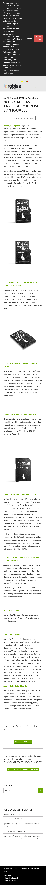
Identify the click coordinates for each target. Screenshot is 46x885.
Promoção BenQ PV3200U (12, 819)
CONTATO (26, 78)
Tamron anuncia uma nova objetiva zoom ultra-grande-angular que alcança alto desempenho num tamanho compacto (22, 839)
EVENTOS (9, 78)
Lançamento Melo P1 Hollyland (14, 831)
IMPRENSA (18, 78)
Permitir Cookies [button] (39, 38)
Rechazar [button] (28, 38)
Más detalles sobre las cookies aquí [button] (11, 72)
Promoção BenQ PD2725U (12, 814)
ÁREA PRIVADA (36, 78)
